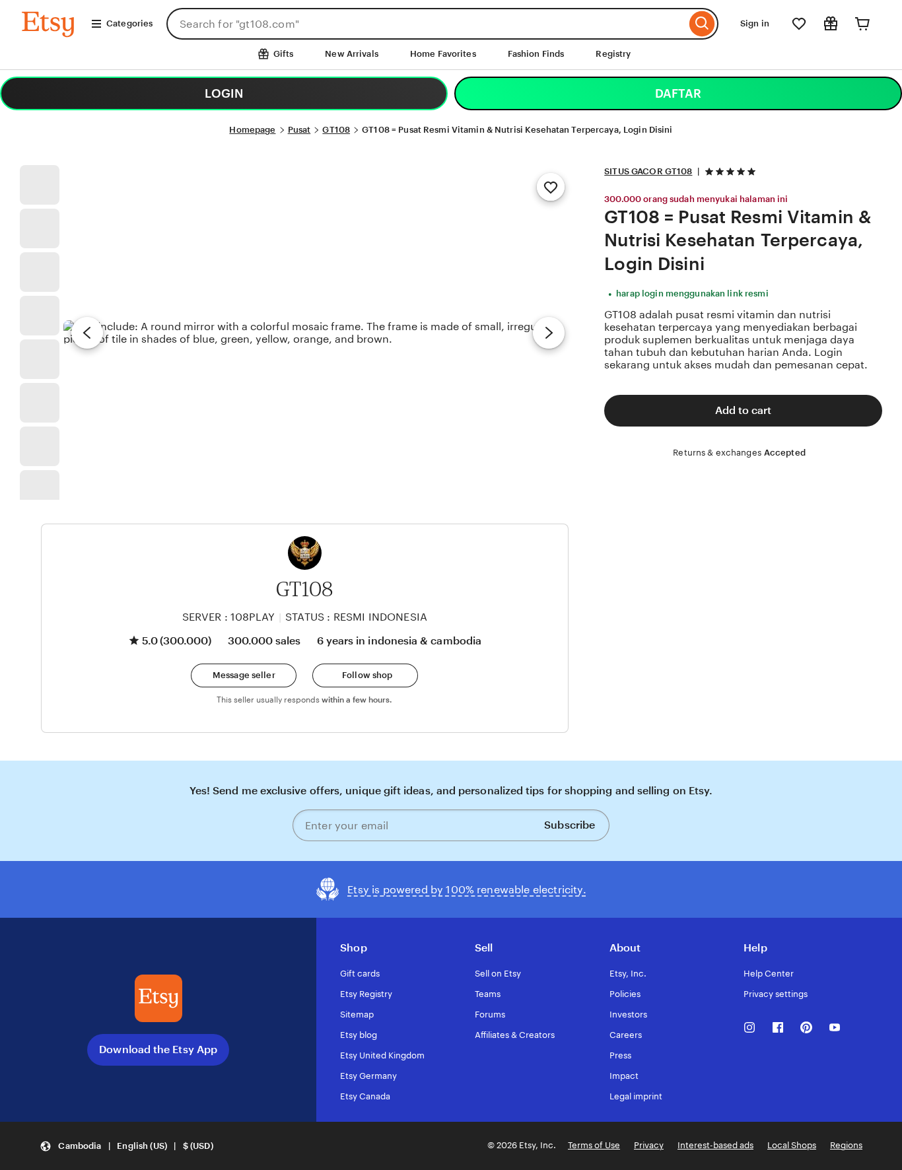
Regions (846, 1145)
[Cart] (862, 24)
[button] (243, 675)
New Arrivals (351, 54)
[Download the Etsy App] (158, 998)
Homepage (252, 130)
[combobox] (426, 24)
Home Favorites (443, 54)
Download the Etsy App (158, 1049)
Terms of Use (594, 1145)
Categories (129, 23)
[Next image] (549, 333)
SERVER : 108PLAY (228, 617)
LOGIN (224, 93)
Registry (613, 54)
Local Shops (791, 1145)
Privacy (649, 1145)
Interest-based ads (715, 1145)
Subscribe (569, 825)
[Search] (702, 24)
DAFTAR (678, 93)
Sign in (754, 23)
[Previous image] (87, 333)
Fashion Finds (536, 54)
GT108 (336, 130)
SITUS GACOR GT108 (648, 171)
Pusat (299, 130)
